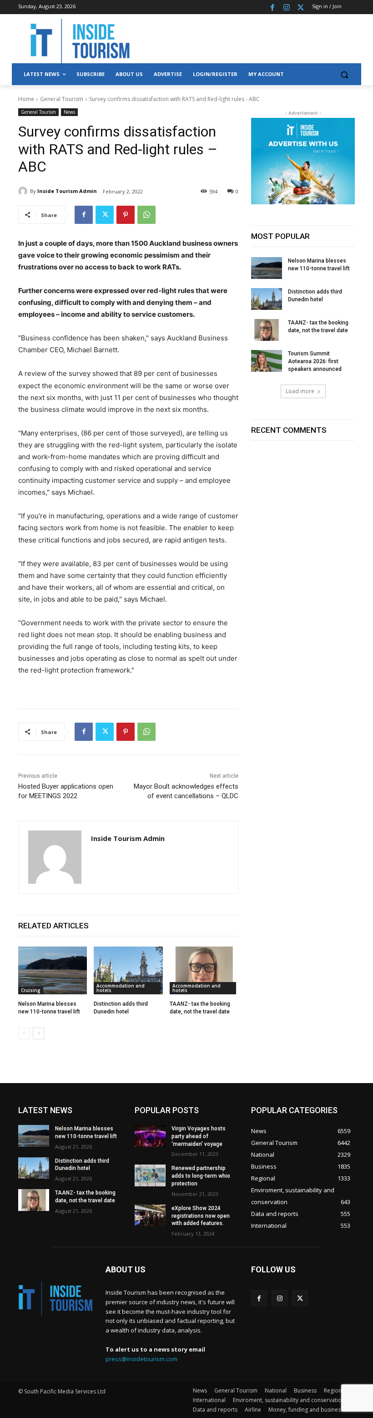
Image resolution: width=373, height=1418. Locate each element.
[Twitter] (300, 7)
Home (26, 99)
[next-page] (38, 1033)
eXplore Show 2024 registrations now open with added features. (200, 1216)
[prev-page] (24, 1033)
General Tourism (61, 99)
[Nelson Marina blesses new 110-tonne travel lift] (52, 971)
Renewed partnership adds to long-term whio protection (200, 1176)
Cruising (30, 990)
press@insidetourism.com (141, 1359)
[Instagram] (286, 7)
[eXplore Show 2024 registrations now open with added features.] (150, 1215)
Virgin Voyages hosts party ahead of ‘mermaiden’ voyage (198, 1136)
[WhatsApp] (146, 215)
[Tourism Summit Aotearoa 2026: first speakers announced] (266, 361)
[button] (344, 74)
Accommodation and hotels (120, 987)
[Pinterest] (125, 215)
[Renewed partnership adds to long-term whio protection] (150, 1175)
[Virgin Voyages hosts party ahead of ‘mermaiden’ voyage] (150, 1136)
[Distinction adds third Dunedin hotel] (128, 971)
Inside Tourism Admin (67, 190)
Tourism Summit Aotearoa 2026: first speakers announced (315, 361)
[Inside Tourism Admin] (24, 191)
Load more (300, 391)
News (69, 112)
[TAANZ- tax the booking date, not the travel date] (204, 971)
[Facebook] (272, 7)
